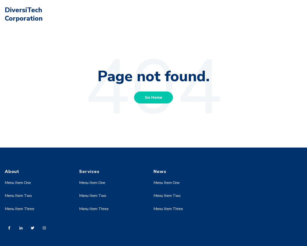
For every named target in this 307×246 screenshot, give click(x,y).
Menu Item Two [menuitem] (18, 195)
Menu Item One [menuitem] (18, 182)
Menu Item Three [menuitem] (19, 209)
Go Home (153, 97)
